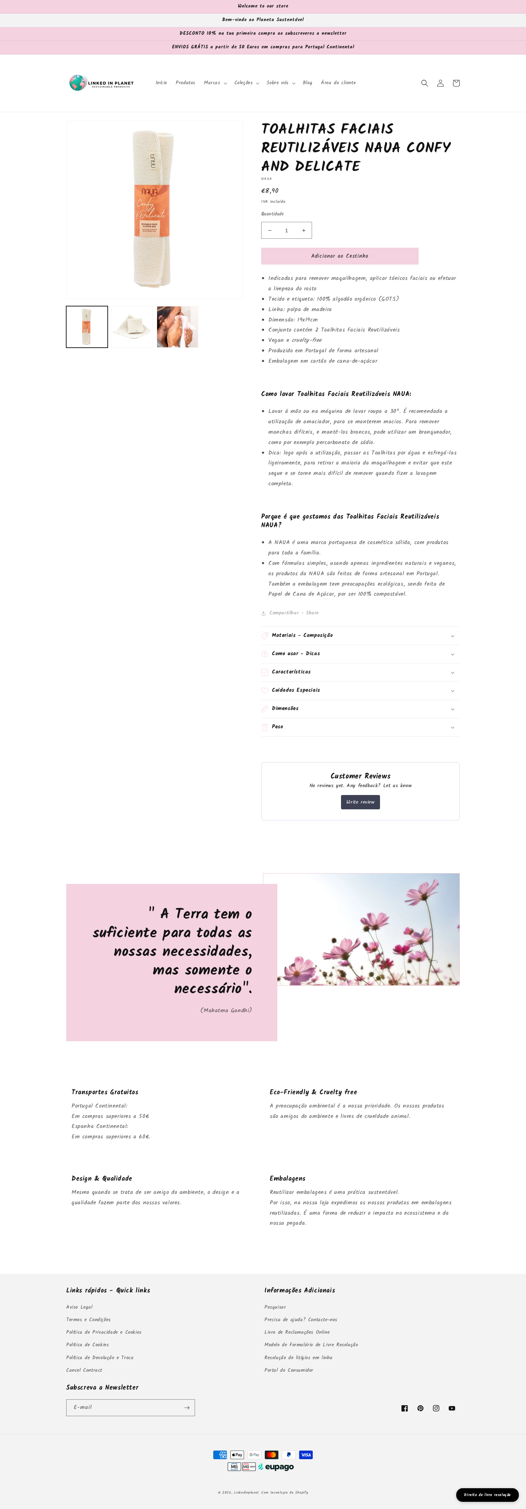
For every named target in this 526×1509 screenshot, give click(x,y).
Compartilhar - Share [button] (294, 613)
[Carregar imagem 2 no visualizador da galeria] (132, 327)
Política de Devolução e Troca (99, 1358)
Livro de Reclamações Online (297, 1332)
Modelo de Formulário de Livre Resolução (311, 1345)
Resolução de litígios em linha (298, 1358)
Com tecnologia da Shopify (284, 1492)
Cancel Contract (84, 1370)
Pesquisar (275, 1307)
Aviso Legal (79, 1307)
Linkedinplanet (246, 1492)
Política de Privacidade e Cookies (104, 1332)
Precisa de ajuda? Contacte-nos (300, 1320)
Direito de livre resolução (487, 1495)
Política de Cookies (87, 1345)
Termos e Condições (88, 1320)
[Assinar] (187, 1407)
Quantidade (272, 214)
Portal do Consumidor (288, 1370)
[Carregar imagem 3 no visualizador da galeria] (177, 327)
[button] (215, 82)
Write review (360, 802)
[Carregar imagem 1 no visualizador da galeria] (87, 327)
